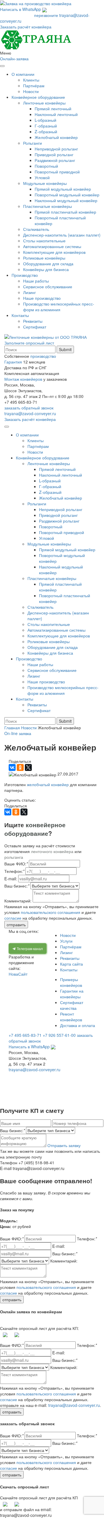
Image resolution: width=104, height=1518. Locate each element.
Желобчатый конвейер (56, 137)
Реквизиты (32, 321)
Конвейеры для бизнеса (46, 269)
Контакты (20, 315)
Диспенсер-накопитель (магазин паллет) (62, 235)
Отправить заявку (64, 1145)
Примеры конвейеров (71, 982)
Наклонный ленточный (56, 114)
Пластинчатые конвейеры (47, 206)
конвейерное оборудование (35, 829)
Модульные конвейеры (45, 183)
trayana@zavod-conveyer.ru (30, 413)
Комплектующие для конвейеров (54, 252)
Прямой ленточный (53, 108)
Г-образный (46, 126)
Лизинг (29, 292)
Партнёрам (33, 85)
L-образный (45, 120)
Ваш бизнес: (12, 1130)
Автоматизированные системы (52, 246)
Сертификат (34, 327)
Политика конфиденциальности (46, 1083)
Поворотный (46, 166)
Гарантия (13, 362)
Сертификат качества (71, 1005)
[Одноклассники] (20, 767)
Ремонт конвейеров (71, 1016)
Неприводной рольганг (56, 149)
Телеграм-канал (29, 948)
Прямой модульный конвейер (63, 189)
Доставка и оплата (77, 1025)
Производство (25, 275)
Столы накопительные (44, 240)
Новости (31, 91)
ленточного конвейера (52, 851)
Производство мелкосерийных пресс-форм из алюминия (58, 306)
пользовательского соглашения (50, 912)
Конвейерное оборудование (38, 97)
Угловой (42, 177)
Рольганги (32, 143)
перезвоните (46, 15)
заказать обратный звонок (28, 408)
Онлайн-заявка (14, 58)
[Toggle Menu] (2, 66)
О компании (23, 74)
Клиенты (31, 80)
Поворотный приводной (57, 172)
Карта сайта (71, 964)
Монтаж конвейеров (23, 379)
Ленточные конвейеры (44, 103)
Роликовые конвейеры (44, 258)
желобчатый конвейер (48, 784)
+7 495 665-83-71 (16, 15)
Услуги (66, 941)
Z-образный (46, 131)
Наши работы (36, 281)
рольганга (13, 857)
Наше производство (42, 298)
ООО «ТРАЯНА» (28, 1075)
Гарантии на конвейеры (71, 993)
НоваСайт (18, 974)
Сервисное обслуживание (47, 286)
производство (43, 356)
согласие (12, 918)
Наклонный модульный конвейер (66, 200)
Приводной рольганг (54, 154)
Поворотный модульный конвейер (67, 195)
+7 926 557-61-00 (59, 1035)
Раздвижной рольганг (55, 160)
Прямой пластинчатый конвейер (65, 212)
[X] (28, 767)
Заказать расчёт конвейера (25, 27)
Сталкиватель (36, 229)
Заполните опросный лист (29, 343)
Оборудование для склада (48, 263)
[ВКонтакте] (12, 767)
